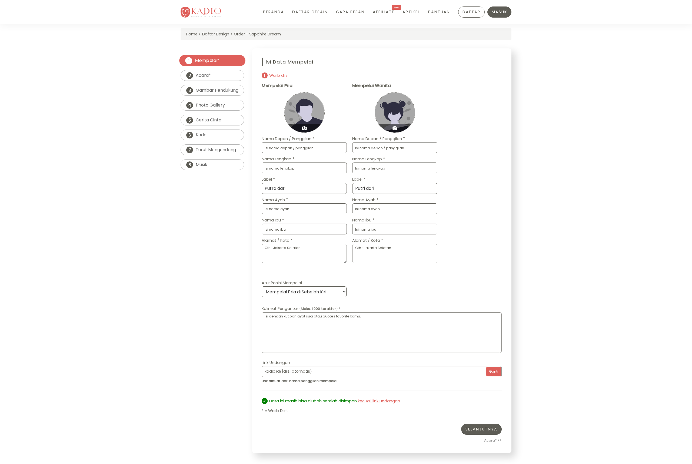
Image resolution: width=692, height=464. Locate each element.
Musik (198, 164)
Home (192, 34)
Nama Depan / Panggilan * (288, 138)
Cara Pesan (350, 12)
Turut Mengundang (212, 150)
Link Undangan (276, 362)
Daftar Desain (310, 12)
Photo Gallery (206, 105)
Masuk (499, 12)
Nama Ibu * (273, 220)
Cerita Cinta (205, 120)
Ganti (493, 371)
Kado (197, 135)
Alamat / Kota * (277, 240)
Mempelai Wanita (371, 85)
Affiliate (383, 12)
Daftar (471, 12)
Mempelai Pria (277, 85)
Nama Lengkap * (278, 159)
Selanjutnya (481, 429)
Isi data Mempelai (289, 62)
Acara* (199, 75)
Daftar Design (215, 34)
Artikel (411, 12)
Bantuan (439, 12)
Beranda (273, 12)
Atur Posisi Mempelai (282, 283)
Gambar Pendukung (213, 90)
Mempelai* (203, 60)
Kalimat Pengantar (301, 308)
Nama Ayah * (275, 200)
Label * (268, 179)
